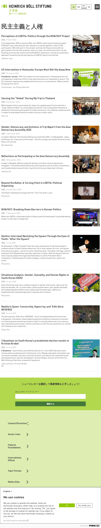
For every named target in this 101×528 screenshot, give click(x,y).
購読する (50, 404)
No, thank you (84, 505)
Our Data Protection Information (15, 521)
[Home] (26, 8)
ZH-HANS (84, 7)
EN (78, 7)
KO (89, 7)
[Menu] (97, 6)
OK (67, 505)
